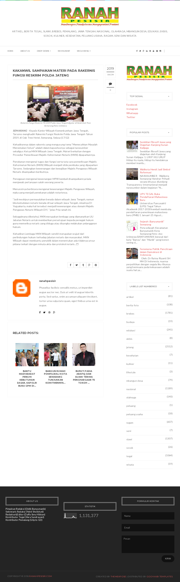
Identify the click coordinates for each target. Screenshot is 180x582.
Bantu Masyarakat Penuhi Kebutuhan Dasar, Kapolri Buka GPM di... (27, 378)
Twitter (130, 117)
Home (10, 51)
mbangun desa (134, 380)
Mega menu (83, 51)
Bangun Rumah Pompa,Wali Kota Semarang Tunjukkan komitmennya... (55, 377)
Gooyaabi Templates (160, 576)
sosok (129, 447)
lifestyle (131, 372)
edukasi (130, 330)
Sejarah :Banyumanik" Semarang (152, 223)
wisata (130, 464)
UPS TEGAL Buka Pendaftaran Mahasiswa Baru (153, 196)
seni (128, 430)
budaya (130, 321)
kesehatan (132, 355)
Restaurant (64, 51)
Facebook (131, 104)
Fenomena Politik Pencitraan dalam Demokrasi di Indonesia (156, 251)
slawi (129, 439)
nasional (131, 389)
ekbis (129, 338)
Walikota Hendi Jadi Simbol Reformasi (155, 171)
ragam (129, 422)
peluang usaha (134, 414)
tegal (129, 456)
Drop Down (43, 51)
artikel (130, 296)
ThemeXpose (118, 576)
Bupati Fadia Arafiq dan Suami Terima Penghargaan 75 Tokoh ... (84, 377)
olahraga (131, 397)
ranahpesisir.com (40, 576)
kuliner (130, 363)
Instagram (132, 108)
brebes (130, 313)
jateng (130, 347)
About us (25, 51)
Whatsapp (132, 113)
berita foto (132, 305)
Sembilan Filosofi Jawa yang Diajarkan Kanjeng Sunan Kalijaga (155, 145)
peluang (131, 405)
